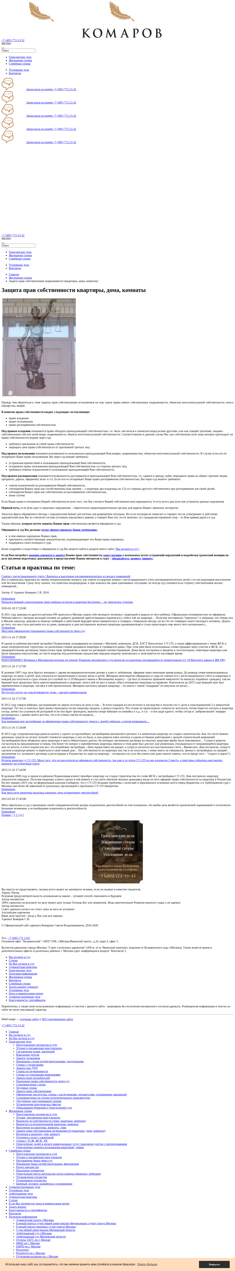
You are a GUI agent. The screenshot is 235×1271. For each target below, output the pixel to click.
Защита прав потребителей (33, 1077)
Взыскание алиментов (30, 1170)
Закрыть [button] (214, 1264)
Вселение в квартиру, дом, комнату (38, 1134)
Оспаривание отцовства (31, 1180)
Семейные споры (19, 63)
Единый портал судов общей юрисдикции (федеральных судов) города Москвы (66, 1223)
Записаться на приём (39, 89)
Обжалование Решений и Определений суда (44, 1107)
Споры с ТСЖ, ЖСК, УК (32, 1140)
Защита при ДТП (27, 1068)
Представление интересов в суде (36, 1044)
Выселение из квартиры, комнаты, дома (41, 1127)
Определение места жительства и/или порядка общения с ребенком (58, 1173)
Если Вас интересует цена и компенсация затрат (39, 1203)
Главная (14, 1031)
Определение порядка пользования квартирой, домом (50, 1147)
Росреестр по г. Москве (30, 1253)
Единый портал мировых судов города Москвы (46, 1226)
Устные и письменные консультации (39, 1048)
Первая (5, 815)
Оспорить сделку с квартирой (35, 1137)
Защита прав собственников (33, 1091)
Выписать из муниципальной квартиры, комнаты (47, 1124)
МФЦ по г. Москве (28, 1243)
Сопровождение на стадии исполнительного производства (53, 1097)
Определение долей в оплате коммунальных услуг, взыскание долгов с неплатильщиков (71, 1144)
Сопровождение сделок (31, 1084)
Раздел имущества (27, 1167)
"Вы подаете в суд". (127, 548)
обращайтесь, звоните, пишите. (132, 558)
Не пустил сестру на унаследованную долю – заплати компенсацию (44, 692)
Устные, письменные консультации (38, 1117)
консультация (112, 555)
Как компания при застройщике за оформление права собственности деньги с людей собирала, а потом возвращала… (75, 721)
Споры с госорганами (30, 1064)
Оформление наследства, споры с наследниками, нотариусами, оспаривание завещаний (71, 1094)
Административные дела (24, 996)
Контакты (15, 73)
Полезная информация (23, 973)
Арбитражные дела (21, 1193)
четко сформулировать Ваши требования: (69, 529)
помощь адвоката (41, 555)
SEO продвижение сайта (57, 1019)
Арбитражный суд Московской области (41, 1236)
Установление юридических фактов (38, 1104)
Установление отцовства (31, 1177)
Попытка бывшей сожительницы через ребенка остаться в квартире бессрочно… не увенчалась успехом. (67, 602)
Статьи (13, 960)
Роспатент (22, 1249)
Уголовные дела (19, 69)
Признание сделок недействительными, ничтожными (50, 1061)
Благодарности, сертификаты (27, 1000)
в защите (59, 555)
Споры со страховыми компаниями (38, 1074)
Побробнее (8, 598)
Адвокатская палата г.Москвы (35, 1220)
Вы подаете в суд (19, 957)
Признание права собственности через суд (42, 1081)
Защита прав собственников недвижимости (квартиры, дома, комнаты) (60, 1130)
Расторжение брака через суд (34, 1160)
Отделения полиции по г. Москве (37, 1256)
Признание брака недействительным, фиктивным (47, 1163)
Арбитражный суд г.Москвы (34, 1233)
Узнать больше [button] (147, 1264)
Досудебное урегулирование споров (38, 1101)
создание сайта (29, 1019)
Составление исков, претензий (35, 1051)
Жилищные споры (20, 60)
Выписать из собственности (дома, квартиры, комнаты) (51, 1120)
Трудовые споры (26, 1087)
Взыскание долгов (27, 1054)
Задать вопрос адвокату (23, 986)
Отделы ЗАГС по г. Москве (33, 1239)
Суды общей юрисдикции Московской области (45, 1230)
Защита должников (28, 1058)
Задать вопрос (17, 1206)
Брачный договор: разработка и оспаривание (44, 1183)
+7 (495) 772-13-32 (12, 40)
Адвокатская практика (23, 967)
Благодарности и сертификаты (28, 1210)
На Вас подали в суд (21, 963)
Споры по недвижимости (32, 1071)
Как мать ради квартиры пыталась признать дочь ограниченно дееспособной (49, 792)
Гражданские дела (20, 57)
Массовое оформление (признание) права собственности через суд (43, 631)
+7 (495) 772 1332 (19, 938)
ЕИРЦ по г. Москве (28, 1246)
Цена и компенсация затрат (26, 993)
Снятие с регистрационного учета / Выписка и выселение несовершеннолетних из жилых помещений (65, 576)
